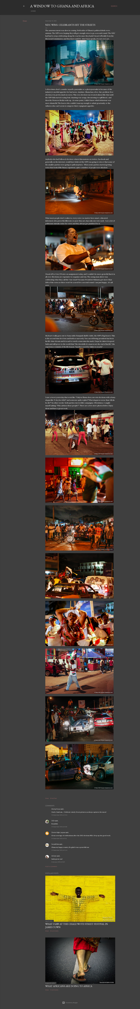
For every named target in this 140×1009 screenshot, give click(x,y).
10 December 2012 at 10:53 (59, 826)
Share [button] (25, 21)
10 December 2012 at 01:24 (59, 815)
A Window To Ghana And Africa (62, 6)
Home (33, 11)
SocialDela (55, 844)
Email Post (53, 798)
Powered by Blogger (72, 1002)
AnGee (53, 856)
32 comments (54, 931)
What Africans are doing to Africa (68, 986)
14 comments (54, 990)
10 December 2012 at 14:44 (59, 850)
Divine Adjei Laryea (58, 832)
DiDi (53, 821)
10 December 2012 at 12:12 (59, 838)
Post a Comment (51, 866)
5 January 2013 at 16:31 (58, 862)
